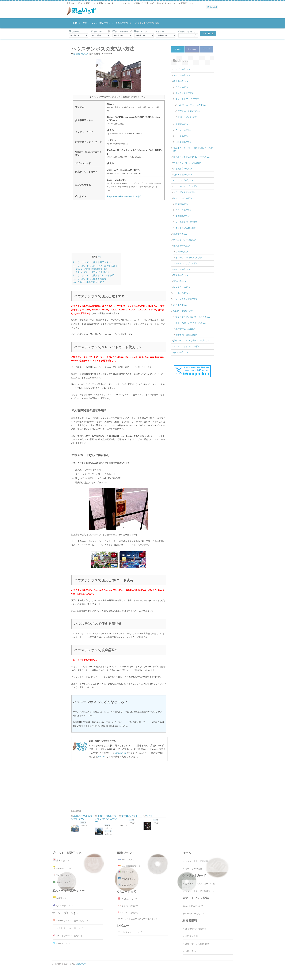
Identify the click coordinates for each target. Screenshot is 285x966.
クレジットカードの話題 (196, 861)
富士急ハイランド (130, 816)
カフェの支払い (182, 87)
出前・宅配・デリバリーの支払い (191, 323)
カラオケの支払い (183, 210)
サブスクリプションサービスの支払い (193, 317)
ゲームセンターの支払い (186, 222)
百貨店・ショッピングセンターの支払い (192, 157)
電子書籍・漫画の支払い (186, 334)
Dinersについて (129, 885)
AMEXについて (129, 879)
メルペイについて (130, 913)
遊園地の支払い (80, 53)
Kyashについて (63, 943)
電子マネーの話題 (193, 868)
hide (98, 256)
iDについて (61, 898)
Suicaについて (63, 882)
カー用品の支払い (181, 293)
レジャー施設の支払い (183, 198)
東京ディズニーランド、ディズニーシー (106, 819)
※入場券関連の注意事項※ (91, 269)
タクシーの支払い (181, 269)
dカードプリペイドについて (69, 936)
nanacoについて (64, 868)
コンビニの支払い (181, 69)
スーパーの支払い (181, 75)
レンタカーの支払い (182, 287)
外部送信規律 (191, 936)
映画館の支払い (182, 204)
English (213, 7)
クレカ (83, 822)
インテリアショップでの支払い (190, 257)
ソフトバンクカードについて (69, 928)
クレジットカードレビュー (133, 932)
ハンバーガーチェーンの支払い (192, 105)
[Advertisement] (118, 228)
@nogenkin (120, 753)
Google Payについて (195, 913)
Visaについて (128, 859)
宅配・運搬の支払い (182, 174)
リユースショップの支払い (185, 263)
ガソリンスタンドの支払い (185, 299)
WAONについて (63, 875)
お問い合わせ (191, 951)
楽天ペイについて (130, 906)
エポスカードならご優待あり (92, 272)
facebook (193, 49)
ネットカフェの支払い (185, 228)
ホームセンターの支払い (184, 240)
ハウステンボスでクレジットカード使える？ (96, 265)
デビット (108, 831)
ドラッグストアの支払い (184, 192)
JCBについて (128, 872)
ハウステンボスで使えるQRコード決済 (93, 275)
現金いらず (81, 964)
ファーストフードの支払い (187, 99)
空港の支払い (179, 281)
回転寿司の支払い (183, 142)
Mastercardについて (131, 866)
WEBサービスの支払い (183, 311)
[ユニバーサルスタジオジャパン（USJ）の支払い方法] (75, 829)
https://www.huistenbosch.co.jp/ (124, 196)
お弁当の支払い (182, 136)
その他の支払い (180, 352)
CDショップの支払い (183, 180)
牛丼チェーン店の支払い (189, 111)
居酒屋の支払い (182, 124)
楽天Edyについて (64, 860)
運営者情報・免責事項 (195, 928)
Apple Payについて (194, 906)
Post (177, 49)
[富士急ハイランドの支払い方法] (124, 826)
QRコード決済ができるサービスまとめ (139, 919)
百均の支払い (181, 251)
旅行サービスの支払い (185, 328)
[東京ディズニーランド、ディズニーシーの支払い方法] (99, 832)
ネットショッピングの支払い (186, 346)
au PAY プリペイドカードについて (72, 920)
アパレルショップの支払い (185, 186)
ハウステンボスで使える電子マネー (92, 262)
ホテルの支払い (180, 305)
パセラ (149, 816)
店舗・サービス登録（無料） (198, 944)
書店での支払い (180, 234)
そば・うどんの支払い (188, 117)
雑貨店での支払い (181, 245)
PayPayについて (129, 899)
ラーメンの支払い (183, 130)
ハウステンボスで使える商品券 (89, 278)
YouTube (102, 756)
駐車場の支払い (180, 275)
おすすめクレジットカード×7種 (200, 883)
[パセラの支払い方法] (148, 826)
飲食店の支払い (180, 81)
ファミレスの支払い (184, 93)
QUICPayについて (64, 905)
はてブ (207, 49)
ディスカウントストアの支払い (187, 162)
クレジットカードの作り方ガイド (200, 891)
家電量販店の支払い (182, 168)
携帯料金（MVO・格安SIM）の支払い (191, 340)
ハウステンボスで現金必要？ (88, 282)
